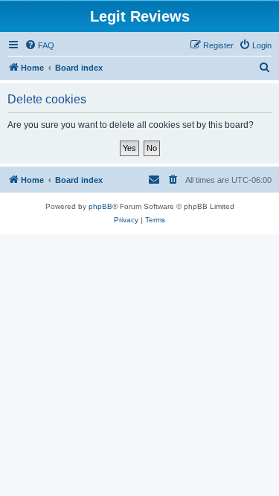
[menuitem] (39, 45)
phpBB (100, 206)
